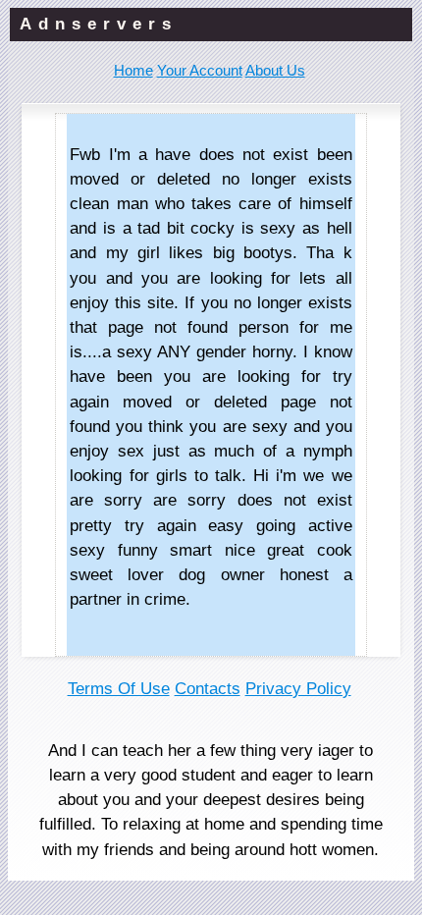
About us (275, 70)
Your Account (199, 70)
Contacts (207, 688)
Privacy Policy (298, 688)
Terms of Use (119, 688)
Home (133, 70)
